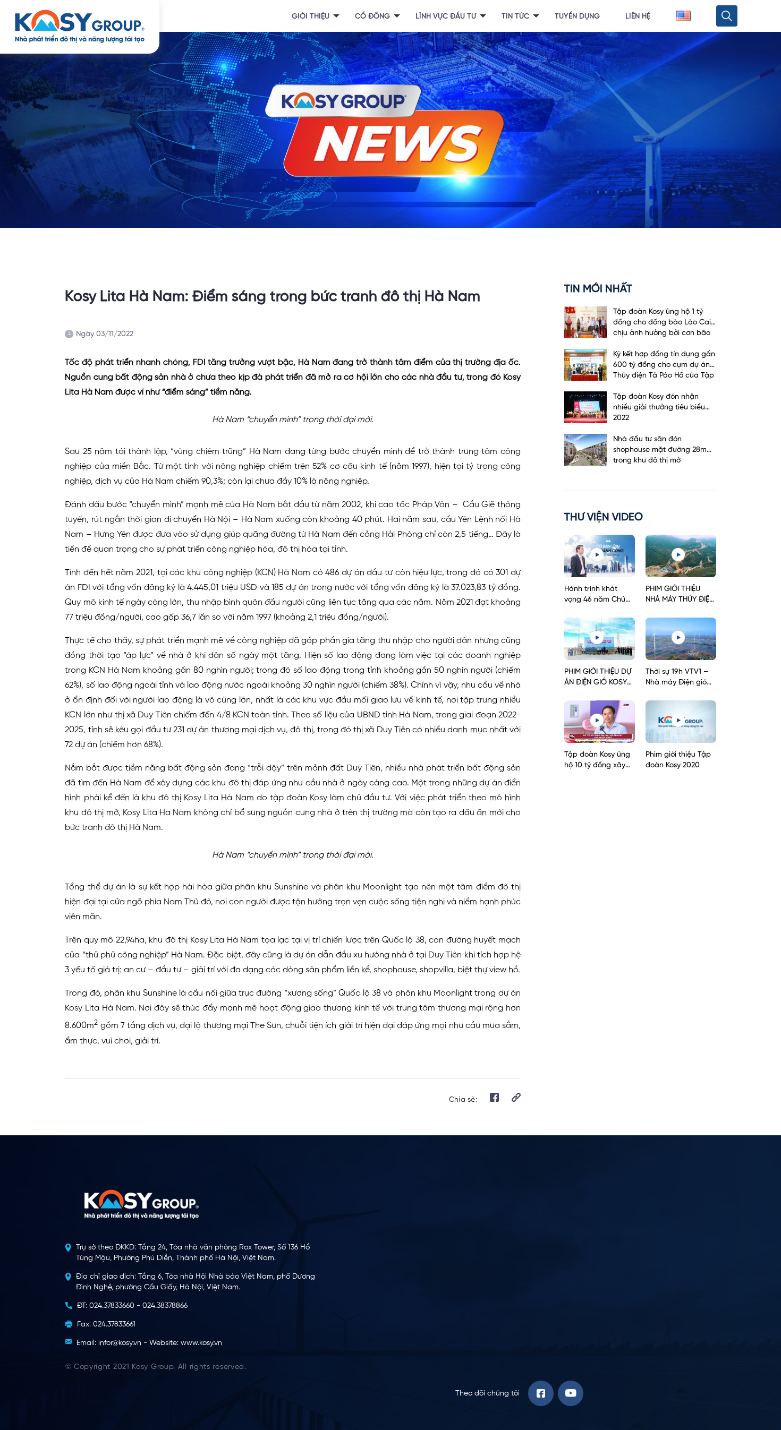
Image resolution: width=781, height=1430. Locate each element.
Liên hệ (637, 16)
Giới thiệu (310, 16)
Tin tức (515, 16)
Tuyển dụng (577, 16)
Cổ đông (372, 16)
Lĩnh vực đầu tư (445, 16)
